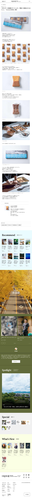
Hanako (8, 490)
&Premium (14, 484)
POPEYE (14, 482)
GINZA (8, 489)
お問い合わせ (4, 484)
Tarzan (14, 485)
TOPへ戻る (27, 494)
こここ (14, 489)
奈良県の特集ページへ (16, 361)
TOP (1, 4)
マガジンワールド (4, 495)
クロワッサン (9, 487)
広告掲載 (3, 486)
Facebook (16, 215)
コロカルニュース (3, 6)
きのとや (13, 215)
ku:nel (14, 487)
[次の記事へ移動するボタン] (4, 343)
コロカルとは (4, 482)
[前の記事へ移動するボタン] (2, 343)
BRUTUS (8, 484)
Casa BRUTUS (8, 486)
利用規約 (3, 490)
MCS (13, 490)
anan (8, 482)
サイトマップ (4, 492)
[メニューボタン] (29, 1)
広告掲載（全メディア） (9, 495)
